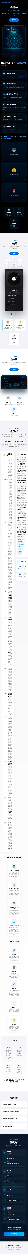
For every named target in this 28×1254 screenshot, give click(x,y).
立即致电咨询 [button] (14, 1234)
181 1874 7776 (10, 1158)
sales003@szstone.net (13, 1219)
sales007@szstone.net (13, 1181)
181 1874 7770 (10, 1195)
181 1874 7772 (10, 1177)
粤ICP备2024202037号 (14, 1249)
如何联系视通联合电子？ (14, 1126)
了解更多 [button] (14, 20)
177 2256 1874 (10, 1214)
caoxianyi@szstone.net (13, 1163)
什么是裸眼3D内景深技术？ (14, 1104)
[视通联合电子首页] (6, 2)
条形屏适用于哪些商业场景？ (14, 1119)
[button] (7, 325)
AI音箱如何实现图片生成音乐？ (14, 1111)
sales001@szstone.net (12, 1200)
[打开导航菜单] (25, 2)
